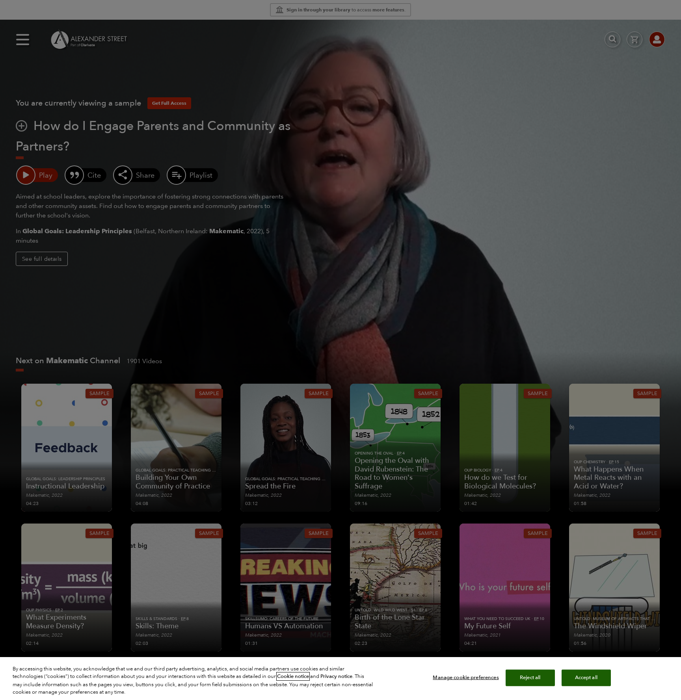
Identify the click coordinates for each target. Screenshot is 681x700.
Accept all (586, 677)
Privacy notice (336, 676)
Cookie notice (293, 676)
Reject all (530, 677)
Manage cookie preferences (466, 677)
